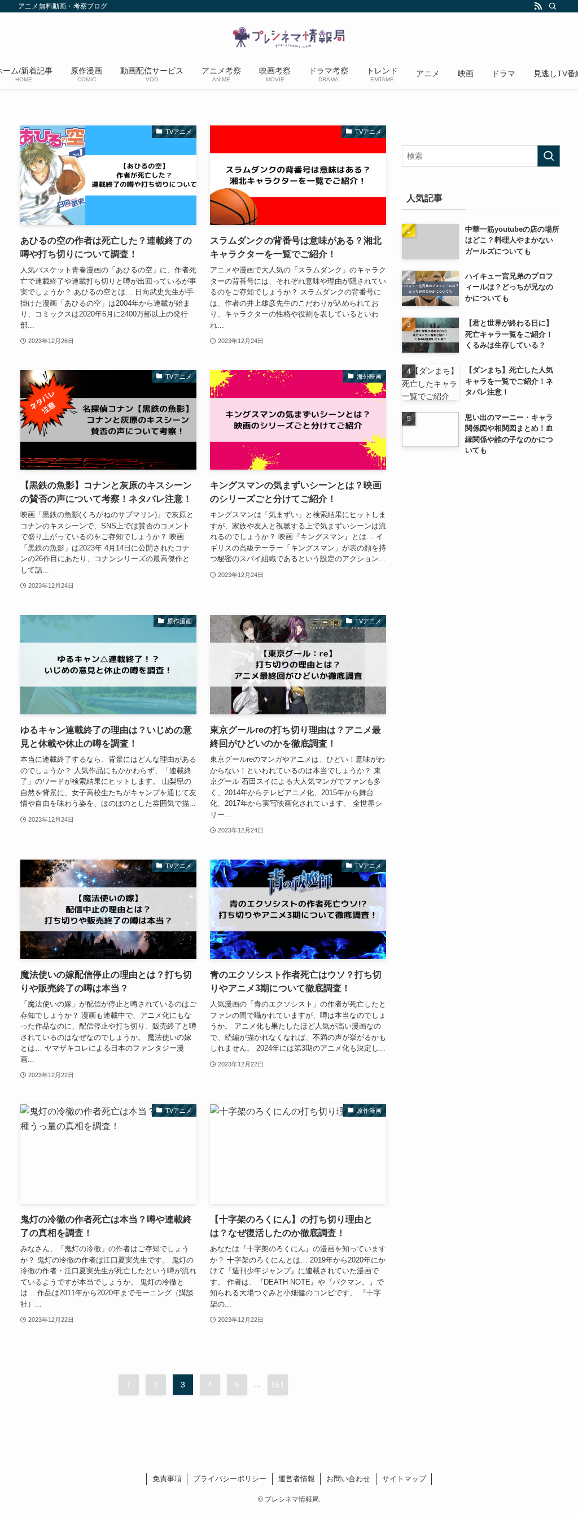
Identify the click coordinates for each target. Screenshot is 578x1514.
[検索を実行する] (548, 156)
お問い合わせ (348, 1478)
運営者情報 (296, 1478)
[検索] (552, 6)
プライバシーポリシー (229, 1478)
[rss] (538, 6)
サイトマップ (404, 1478)
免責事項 (167, 1478)
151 (277, 1384)
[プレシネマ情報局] (289, 37)
